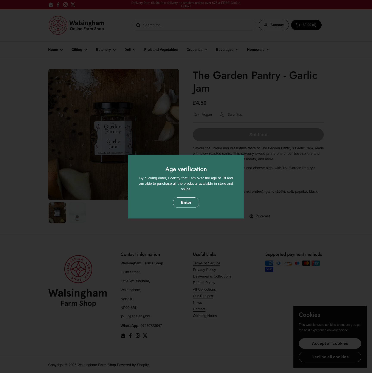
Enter (186, 202)
